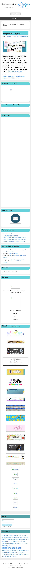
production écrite (6, 552)
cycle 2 (11, 541)
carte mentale (22, 535)
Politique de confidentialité (15, 565)
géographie (11, 543)
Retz (18, 552)
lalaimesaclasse (6, 550)
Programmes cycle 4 (12, 33)
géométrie (17, 543)
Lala (17, 36)
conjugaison (22, 539)
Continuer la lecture (15, 72)
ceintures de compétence (21, 537)
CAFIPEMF (16, 535)
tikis (22, 554)
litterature (19, 550)
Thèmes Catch (20, 567)
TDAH (20, 554)
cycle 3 (15, 541)
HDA (26, 543)
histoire (4, 545)
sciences (16, 554)
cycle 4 (13, 76)
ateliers (11, 535)
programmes (6, 78)
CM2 (9, 539)
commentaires (14, 78)
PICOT (27, 550)
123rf (15, 316)
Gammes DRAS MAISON (17, 259)
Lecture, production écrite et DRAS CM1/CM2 (14, 239)
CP (8, 541)
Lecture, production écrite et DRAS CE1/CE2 (14, 237)
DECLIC (20, 541)
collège (9, 76)
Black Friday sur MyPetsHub (10, 235)
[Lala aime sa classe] (15, 10)
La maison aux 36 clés (9, 234)
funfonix (15, 319)
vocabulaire (8, 556)
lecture (14, 550)
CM (27, 537)
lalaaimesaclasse (20, 76)
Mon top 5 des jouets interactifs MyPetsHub (14, 241)
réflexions (22, 552)
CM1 (4, 539)
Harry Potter (22, 543)
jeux (10, 546)
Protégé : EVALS (13, 253)
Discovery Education (15, 310)
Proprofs (15, 313)
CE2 (13, 537)
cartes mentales (6, 537)
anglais (4, 535)
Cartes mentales (12, 75)
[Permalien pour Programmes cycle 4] (15, 54)
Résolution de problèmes (8, 554)
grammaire (5, 543)
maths (23, 550)
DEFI (24, 541)
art (8, 535)
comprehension (14, 539)
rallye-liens (14, 552)
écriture (14, 556)
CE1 (11, 537)
